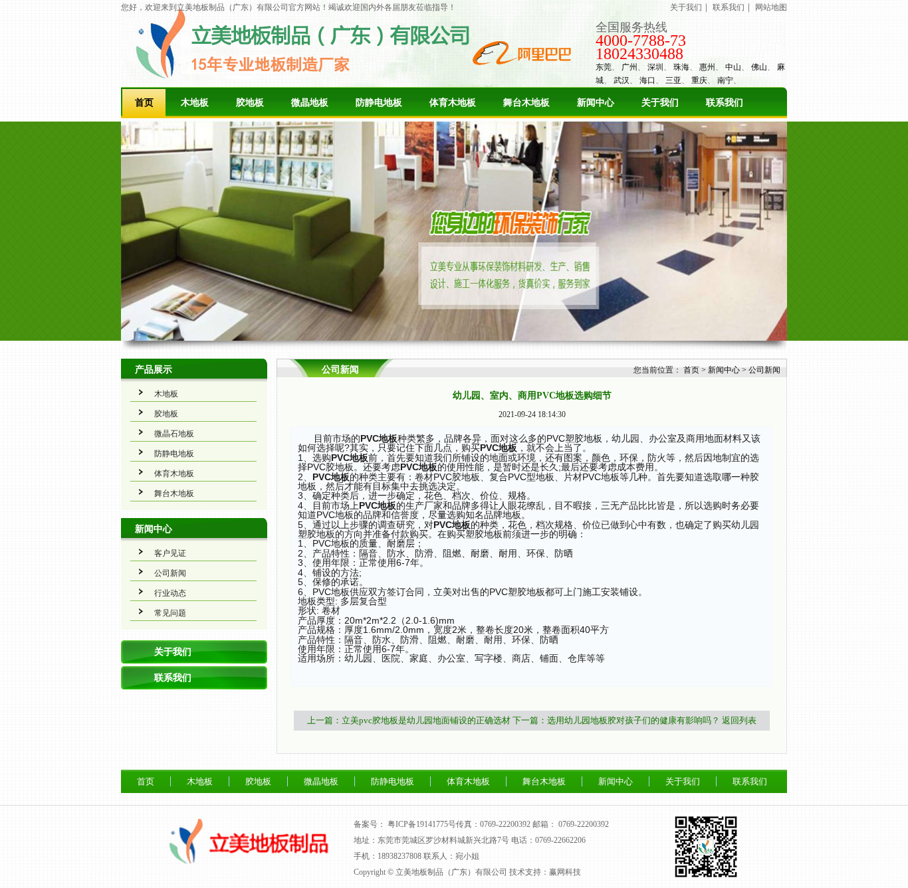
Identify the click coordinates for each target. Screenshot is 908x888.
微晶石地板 (174, 433)
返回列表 (739, 720)
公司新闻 (170, 573)
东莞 (604, 67)
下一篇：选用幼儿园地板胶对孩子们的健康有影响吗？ (616, 720)
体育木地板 (452, 103)
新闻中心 (595, 103)
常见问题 (170, 613)
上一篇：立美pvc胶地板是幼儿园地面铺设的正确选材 (409, 720)
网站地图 (771, 7)
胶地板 (250, 103)
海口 (647, 80)
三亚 (673, 80)
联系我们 (728, 7)
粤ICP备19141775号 (422, 824)
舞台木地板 (526, 103)
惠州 (707, 67)
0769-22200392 (583, 824)
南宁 (725, 80)
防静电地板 (379, 103)
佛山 (759, 67)
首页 (144, 103)
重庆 (699, 80)
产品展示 (153, 370)
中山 (733, 67)
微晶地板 (309, 103)
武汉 (621, 80)
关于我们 (686, 7)
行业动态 (170, 593)
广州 (629, 67)
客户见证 (170, 553)
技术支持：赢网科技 (545, 872)
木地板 (195, 103)
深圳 (655, 67)
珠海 (681, 67)
